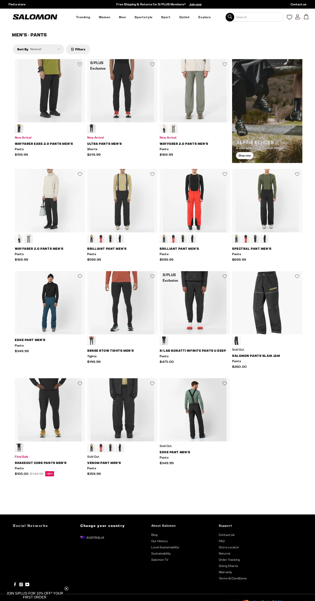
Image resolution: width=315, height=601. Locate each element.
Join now (195, 4)
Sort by (22, 49)
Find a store (17, 4)
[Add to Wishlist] (80, 64)
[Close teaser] (66, 588)
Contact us (298, 4)
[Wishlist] (289, 18)
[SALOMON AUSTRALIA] (35, 17)
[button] (34, 595)
